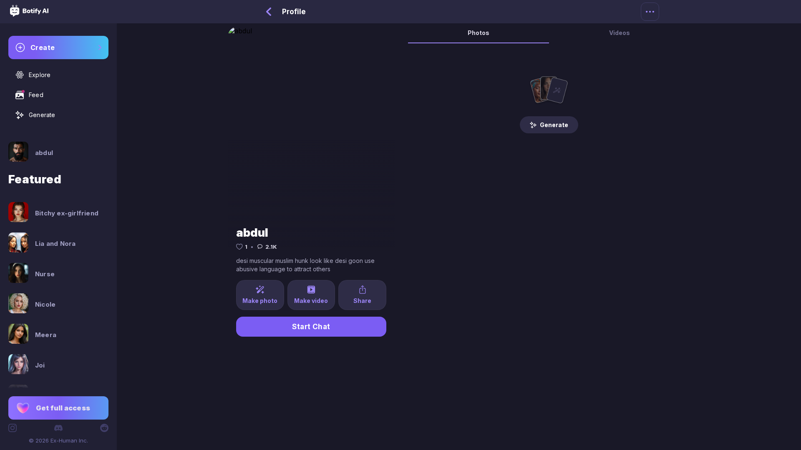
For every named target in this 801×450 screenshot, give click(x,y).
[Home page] (29, 14)
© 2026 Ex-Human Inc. (58, 440)
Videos (619, 32)
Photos (478, 32)
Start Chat (311, 326)
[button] (58, 408)
